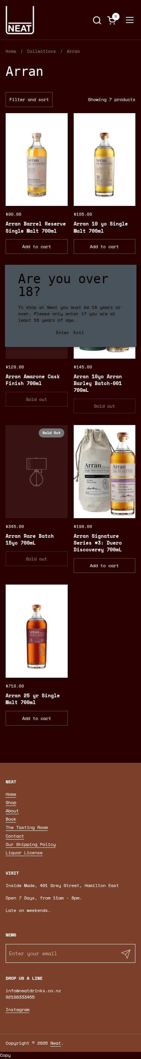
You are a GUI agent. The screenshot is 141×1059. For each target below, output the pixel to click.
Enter (62, 332)
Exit (78, 332)
